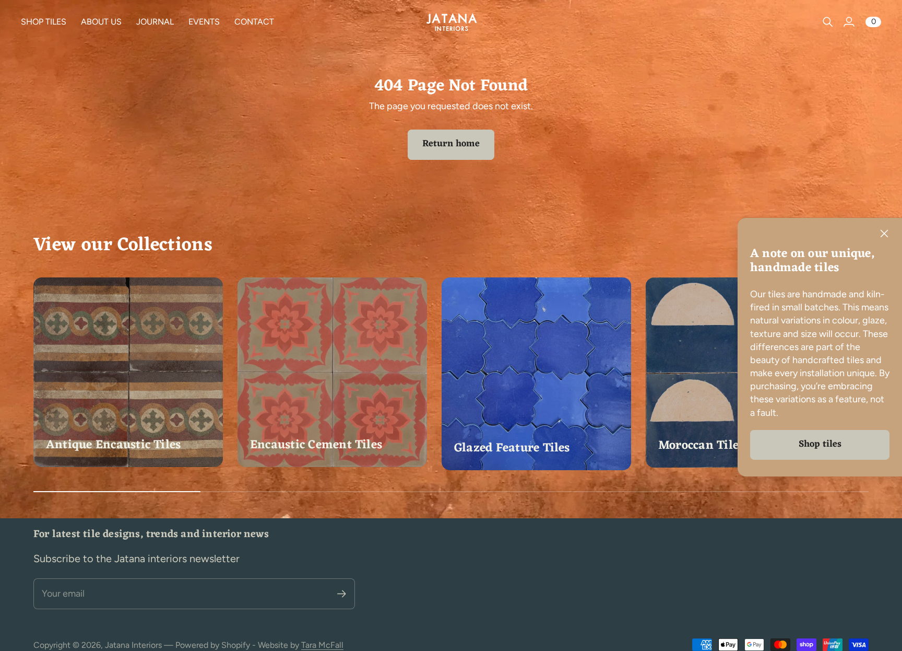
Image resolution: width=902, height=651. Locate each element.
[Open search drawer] (827, 21)
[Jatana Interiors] (451, 21)
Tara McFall (322, 645)
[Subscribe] (341, 593)
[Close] (884, 233)
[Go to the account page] (848, 21)
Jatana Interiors (133, 645)
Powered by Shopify (212, 645)
